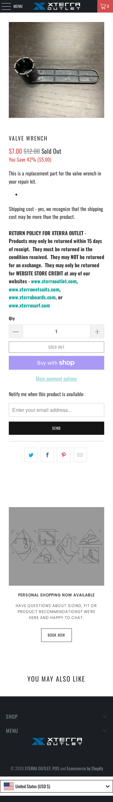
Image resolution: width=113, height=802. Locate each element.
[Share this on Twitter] (31, 455)
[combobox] (56, 786)
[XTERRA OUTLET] (56, 6)
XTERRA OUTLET (38, 768)
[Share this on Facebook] (47, 455)
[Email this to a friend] (80, 455)
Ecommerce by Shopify (85, 768)
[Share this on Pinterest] (63, 455)
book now (56, 635)
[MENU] (3, 6)
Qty (12, 318)
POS (55, 768)
